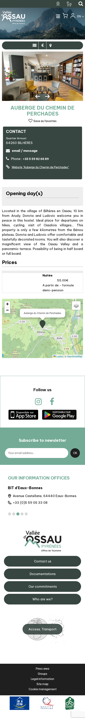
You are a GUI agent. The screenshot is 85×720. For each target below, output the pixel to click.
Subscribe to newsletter (42, 440)
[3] (18, 514)
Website (40, 167)
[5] (26, 514)
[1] (9, 514)
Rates (42, 45)
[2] (13, 514)
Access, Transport (42, 629)
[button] (65, 16)
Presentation (34, 45)
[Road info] (70, 4)
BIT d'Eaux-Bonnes (25, 488)
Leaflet (59, 356)
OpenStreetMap (74, 356)
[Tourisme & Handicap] (19, 703)
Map (50, 45)
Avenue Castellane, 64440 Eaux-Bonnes (44, 496)
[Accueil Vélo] (69, 703)
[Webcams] (58, 4)
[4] (22, 514)
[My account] (72, 17)
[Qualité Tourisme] (47, 703)
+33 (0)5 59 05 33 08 (30, 503)
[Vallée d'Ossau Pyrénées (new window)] (23, 414)
